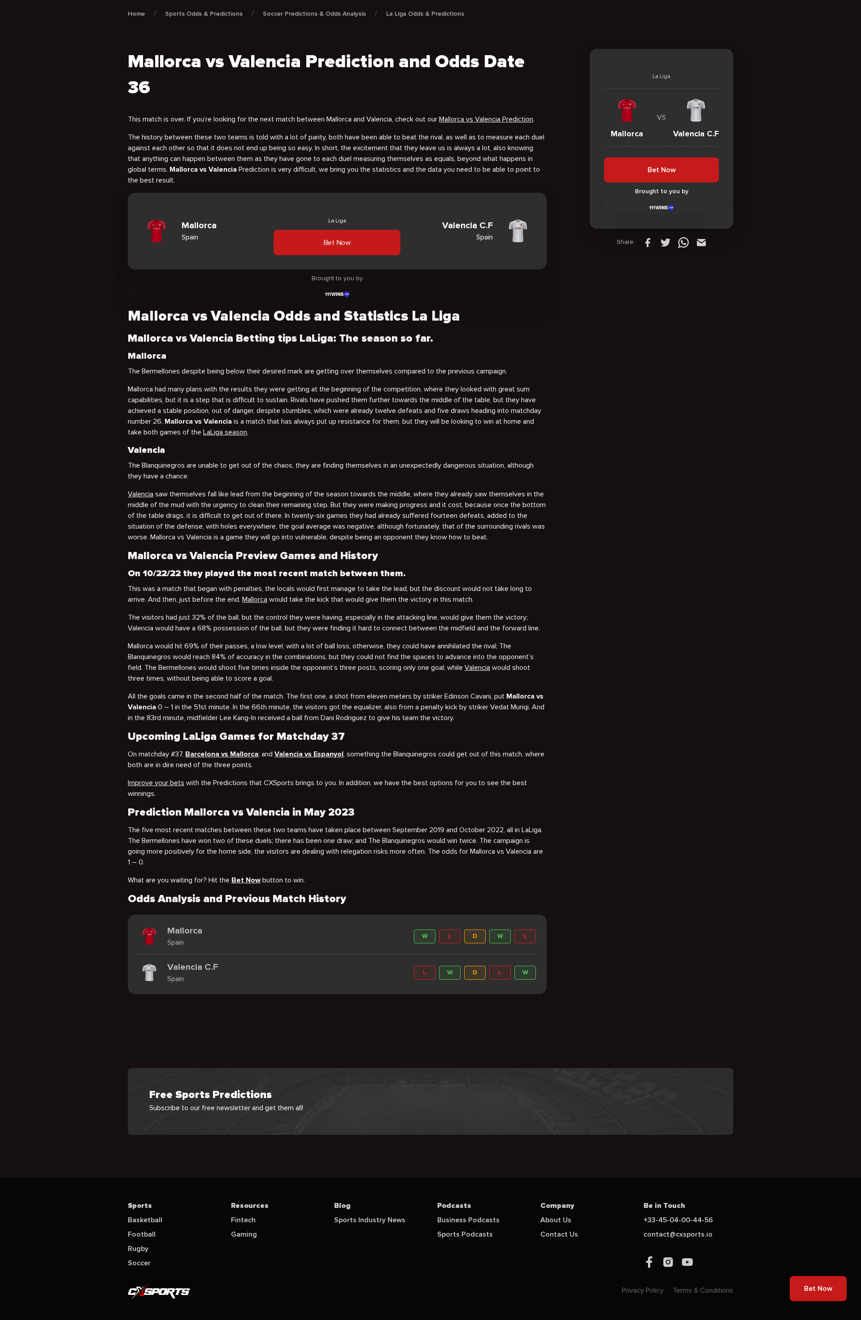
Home (136, 13)
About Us (555, 1220)
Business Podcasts (468, 1220)
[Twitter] (665, 242)
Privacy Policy (643, 1290)
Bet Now (337, 242)
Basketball (145, 1220)
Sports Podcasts (465, 1234)
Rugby (138, 1248)
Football (142, 1234)
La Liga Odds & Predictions (425, 13)
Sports (140, 1205)
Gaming (244, 1234)
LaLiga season (225, 432)
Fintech (243, 1220)
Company (557, 1205)
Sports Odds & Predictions (204, 13)
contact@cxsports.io (678, 1234)
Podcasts (454, 1205)
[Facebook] (647, 242)
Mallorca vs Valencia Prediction (486, 119)
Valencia (140, 494)
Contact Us (559, 1234)
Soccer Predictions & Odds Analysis (314, 13)
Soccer (139, 1263)
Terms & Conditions (703, 1290)
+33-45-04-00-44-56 (678, 1220)
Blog (342, 1205)
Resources (250, 1205)
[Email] (701, 242)
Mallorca (254, 599)
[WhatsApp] (683, 242)
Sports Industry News (369, 1220)
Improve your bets (156, 782)
